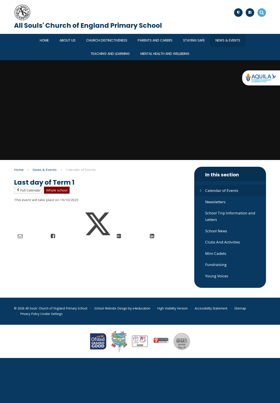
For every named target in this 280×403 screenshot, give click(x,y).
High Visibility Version (172, 308)
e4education (141, 308)
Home (19, 169)
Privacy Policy (29, 314)
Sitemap (240, 308)
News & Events (45, 169)
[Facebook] (250, 12)
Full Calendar (30, 190)
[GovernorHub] (238, 12)
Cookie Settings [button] (51, 314)
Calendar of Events (81, 169)
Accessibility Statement (211, 308)
